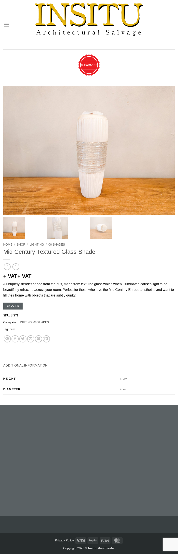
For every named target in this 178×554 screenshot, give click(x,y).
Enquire (13, 305)
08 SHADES (56, 244)
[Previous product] (15, 266)
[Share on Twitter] (22, 338)
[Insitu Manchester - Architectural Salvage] (89, 19)
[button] (6, 25)
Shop (21, 244)
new (12, 329)
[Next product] (7, 266)
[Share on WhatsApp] (7, 338)
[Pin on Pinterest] (38, 338)
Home (7, 244)
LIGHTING (37, 244)
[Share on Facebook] (15, 338)
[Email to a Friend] (30, 338)
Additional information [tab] (25, 365)
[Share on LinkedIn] (46, 338)
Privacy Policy (64, 540)
